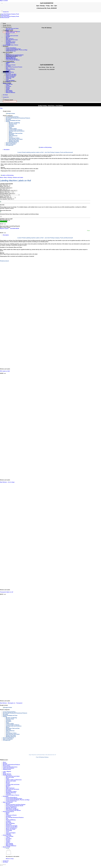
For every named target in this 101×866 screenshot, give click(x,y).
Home (4, 23)
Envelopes (8, 40)
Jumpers (8, 88)
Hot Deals (8, 119)
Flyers (7, 30)
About (4, 762)
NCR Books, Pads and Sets (15, 133)
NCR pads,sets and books (12, 39)
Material (2, 192)
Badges (7, 62)
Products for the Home (11, 74)
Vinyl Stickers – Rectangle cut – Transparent (11, 703)
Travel (7, 79)
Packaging (5, 46)
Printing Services (7, 27)
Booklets (8, 36)
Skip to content (4, 0)
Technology (8, 78)
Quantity (2, 204)
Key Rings (8, 71)
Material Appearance (5, 190)
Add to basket (4, 221)
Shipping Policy (7, 769)
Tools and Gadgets (10, 80)
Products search (9, 30)
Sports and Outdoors (11, 76)
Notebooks (8, 73)
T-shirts (7, 85)
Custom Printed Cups (11, 801)
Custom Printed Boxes (11, 47)
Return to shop (10, 858)
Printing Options (4, 193)
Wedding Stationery (10, 42)
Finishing (2, 194)
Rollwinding (3, 197)
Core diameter (3, 199)
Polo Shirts (8, 86)
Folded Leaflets (13, 128)
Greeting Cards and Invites (12, 35)
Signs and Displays (11, 144)
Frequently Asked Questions (10, 767)
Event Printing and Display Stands (14, 55)
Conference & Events (10, 64)
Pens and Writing (10, 72)
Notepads (11, 134)
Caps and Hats (9, 84)
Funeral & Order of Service (12, 45)
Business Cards (9, 29)
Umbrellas (8, 81)
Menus (7, 37)
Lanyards (8, 70)
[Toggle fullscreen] (2, 864)
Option (1, 196)
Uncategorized (9, 145)
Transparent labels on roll (6, 592)
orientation (3, 187)
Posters (7, 34)
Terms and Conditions (8, 768)
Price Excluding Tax (5, 220)
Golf (7, 68)
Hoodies (8, 87)
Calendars (8, 43)
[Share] (3, 864)
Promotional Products (8, 61)
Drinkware (8, 66)
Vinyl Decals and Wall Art (12, 59)
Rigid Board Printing (10, 57)
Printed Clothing (7, 82)
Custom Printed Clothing (12, 116)
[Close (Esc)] (5, 864)
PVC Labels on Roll (5, 371)
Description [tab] (7, 149)
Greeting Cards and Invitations (16, 131)
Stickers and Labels (10, 32)
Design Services (7, 25)
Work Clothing (9, 91)
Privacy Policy (6, 765)
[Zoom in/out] (0, 864)
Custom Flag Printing (11, 56)
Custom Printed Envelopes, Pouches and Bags (16, 49)
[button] (1, 108)
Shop (5, 177)
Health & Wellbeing (10, 69)
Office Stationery (10, 38)
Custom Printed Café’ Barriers (13, 60)
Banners (8, 33)
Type (1, 185)
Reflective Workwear (10, 92)
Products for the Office (11, 75)
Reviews (5, 763)
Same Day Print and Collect (12, 28)
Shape (1, 186)
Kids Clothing (9, 90)
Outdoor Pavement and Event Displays (15, 54)
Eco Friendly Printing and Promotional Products (18, 118)
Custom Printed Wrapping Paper (13, 48)
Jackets (7, 89)
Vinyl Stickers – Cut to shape (7, 482)
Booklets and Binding (14, 122)
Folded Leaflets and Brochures (13, 31)
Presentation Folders (10, 41)
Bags (7, 63)
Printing (8, 121)
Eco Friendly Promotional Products (14, 67)
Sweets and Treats (10, 77)
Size (1, 189)
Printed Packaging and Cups (13, 120)
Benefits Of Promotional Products (11, 764)
